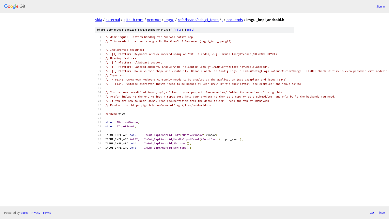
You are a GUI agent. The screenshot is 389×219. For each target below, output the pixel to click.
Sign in (380, 6)
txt (372, 212)
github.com (133, 19)
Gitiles (24, 213)
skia (98, 19)
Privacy (35, 213)
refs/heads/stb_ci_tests (198, 19)
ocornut (154, 19)
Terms (47, 213)
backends (234, 19)
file (178, 29)
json (381, 212)
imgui (169, 19)
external (113, 19)
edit (189, 29)
